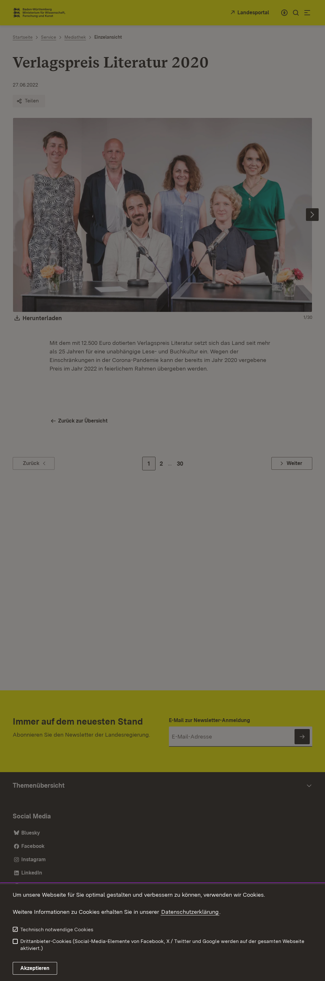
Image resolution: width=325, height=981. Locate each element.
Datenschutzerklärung (190, 911)
